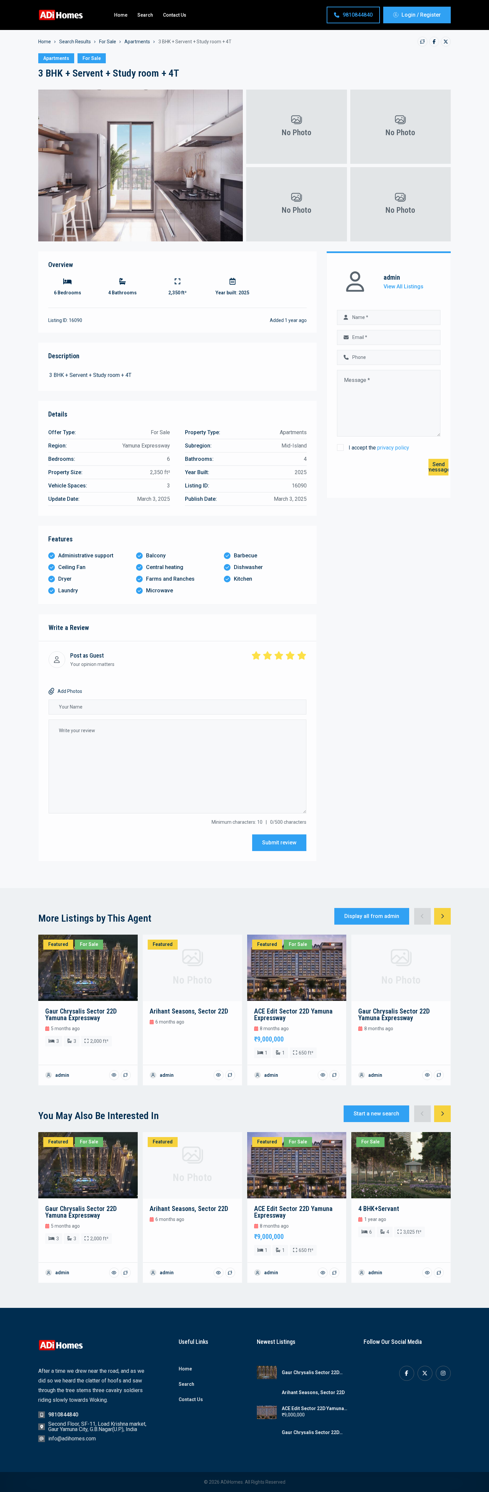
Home (120, 15)
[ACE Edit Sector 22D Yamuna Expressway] (267, 1412)
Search (145, 15)
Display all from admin (371, 916)
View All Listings (403, 286)
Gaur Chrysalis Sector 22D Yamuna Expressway (310, 1372)
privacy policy (393, 448)
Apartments (137, 41)
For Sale (107, 41)
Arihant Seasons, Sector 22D (313, 1392)
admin (392, 277)
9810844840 (358, 15)
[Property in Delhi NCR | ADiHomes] (61, 15)
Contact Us (174, 15)
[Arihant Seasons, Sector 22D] (267, 1392)
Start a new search (376, 1113)
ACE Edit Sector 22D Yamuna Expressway (313, 1408)
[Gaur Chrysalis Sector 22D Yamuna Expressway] (267, 1372)
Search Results (75, 41)
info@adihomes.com (72, 1438)
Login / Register (421, 15)
